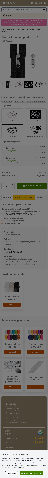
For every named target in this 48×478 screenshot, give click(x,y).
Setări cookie (11, 473)
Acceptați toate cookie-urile (31, 473)
